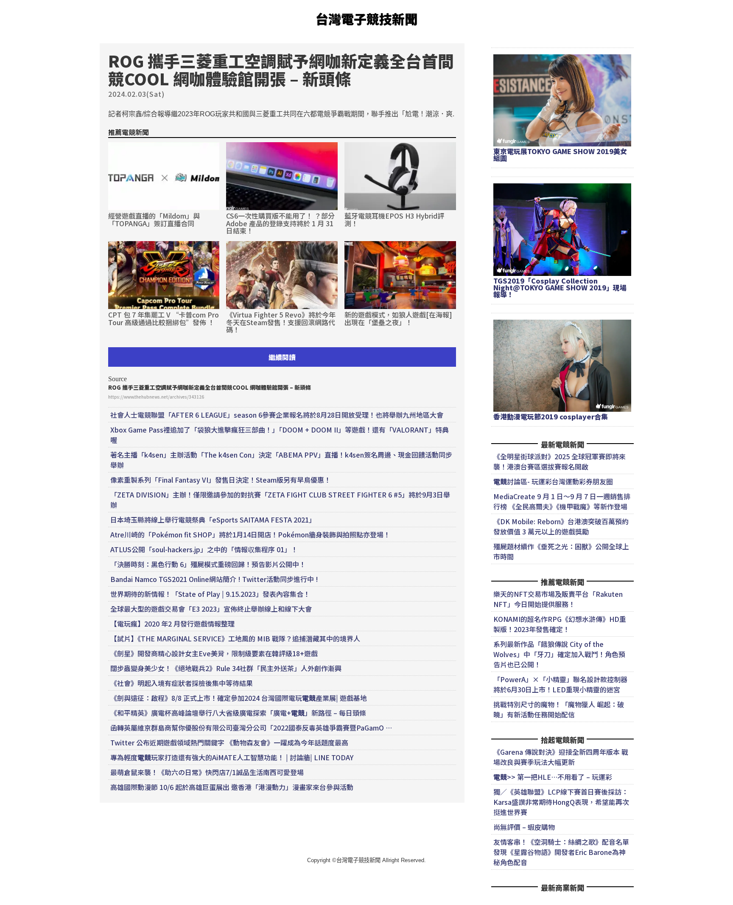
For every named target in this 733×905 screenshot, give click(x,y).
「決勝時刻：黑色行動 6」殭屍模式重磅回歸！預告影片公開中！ (208, 564)
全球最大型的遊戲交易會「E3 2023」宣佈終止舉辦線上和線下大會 (211, 609)
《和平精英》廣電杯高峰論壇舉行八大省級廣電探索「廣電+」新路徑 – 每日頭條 (238, 713)
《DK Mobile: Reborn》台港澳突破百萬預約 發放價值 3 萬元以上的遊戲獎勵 (561, 526)
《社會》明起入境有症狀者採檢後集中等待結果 (181, 683)
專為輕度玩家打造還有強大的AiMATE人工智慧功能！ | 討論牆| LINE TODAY (231, 757)
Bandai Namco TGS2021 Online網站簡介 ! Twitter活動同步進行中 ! (214, 579)
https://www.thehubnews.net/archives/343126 (156, 396)
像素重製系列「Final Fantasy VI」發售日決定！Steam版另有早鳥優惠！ (220, 480)
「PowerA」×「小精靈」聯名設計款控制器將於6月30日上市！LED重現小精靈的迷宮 (560, 684)
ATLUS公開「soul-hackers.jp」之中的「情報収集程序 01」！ (204, 549)
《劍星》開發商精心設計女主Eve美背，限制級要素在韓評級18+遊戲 (214, 653)
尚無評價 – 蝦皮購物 (524, 827)
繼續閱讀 (282, 357)
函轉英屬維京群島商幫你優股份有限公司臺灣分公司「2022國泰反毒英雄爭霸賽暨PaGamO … (251, 727)
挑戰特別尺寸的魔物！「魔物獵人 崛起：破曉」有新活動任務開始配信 (558, 709)
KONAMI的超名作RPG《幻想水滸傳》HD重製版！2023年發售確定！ (559, 624)
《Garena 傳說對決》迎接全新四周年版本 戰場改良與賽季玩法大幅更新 (560, 757)
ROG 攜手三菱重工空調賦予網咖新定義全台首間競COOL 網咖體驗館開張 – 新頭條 (209, 387)
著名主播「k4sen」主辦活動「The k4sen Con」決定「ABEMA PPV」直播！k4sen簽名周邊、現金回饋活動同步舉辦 (281, 460)
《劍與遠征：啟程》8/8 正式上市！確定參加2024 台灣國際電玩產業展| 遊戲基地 (238, 698)
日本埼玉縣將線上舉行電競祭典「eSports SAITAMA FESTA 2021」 (213, 519)
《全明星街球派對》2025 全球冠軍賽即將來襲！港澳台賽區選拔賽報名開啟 (559, 461)
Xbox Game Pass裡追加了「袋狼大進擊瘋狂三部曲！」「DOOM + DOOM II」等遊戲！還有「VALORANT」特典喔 (279, 434)
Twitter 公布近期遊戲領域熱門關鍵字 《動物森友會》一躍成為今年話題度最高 (229, 742)
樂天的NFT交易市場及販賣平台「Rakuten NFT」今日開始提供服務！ (558, 599)
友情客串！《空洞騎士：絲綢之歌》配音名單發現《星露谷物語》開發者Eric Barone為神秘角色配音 (561, 852)
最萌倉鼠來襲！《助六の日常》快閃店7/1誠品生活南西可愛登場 (207, 772)
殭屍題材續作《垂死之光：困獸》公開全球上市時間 (561, 551)
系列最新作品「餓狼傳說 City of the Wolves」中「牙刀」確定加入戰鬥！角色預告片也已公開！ (559, 654)
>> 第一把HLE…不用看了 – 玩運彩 (552, 777)
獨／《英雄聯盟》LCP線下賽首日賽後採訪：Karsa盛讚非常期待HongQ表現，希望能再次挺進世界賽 (561, 802)
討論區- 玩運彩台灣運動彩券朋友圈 (553, 481)
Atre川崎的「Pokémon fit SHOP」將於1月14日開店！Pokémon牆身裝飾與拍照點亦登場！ (250, 534)
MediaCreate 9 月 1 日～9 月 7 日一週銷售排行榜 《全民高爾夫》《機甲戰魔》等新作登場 (561, 501)
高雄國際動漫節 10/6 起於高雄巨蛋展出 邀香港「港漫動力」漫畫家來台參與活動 (231, 787)
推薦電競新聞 (128, 132)
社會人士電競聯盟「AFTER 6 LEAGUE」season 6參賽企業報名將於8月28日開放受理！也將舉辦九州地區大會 (276, 415)
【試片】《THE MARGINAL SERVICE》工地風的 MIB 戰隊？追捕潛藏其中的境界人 (235, 638)
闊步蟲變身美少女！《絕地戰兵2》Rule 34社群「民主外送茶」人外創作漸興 (225, 668)
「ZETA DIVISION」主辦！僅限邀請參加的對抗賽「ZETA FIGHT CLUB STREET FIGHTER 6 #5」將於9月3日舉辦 (280, 499)
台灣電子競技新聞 (366, 18)
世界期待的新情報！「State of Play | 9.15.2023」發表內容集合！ (210, 594)
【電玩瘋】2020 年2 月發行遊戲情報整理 (172, 623)
